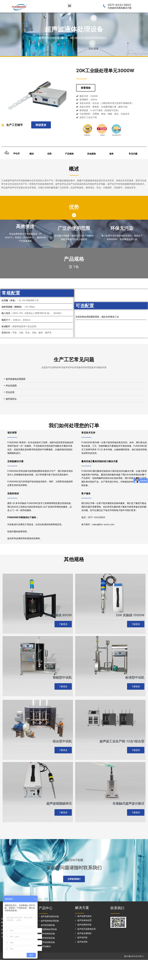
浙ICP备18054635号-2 (134, 956)
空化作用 (10, 392)
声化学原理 (11, 385)
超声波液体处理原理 (15, 379)
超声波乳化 (11, 398)
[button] (69, 5)
